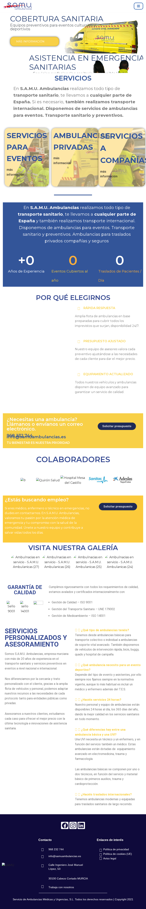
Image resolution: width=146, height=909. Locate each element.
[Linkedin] (81, 825)
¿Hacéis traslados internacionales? (106, 794)
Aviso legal (109, 858)
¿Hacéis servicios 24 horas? (101, 700)
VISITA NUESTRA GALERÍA (73, 548)
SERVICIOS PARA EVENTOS (27, 147)
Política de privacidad (116, 849)
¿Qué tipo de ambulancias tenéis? (105, 630)
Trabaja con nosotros (61, 887)
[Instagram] (73, 825)
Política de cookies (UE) (117, 853)
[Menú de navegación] (138, 6)
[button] (6, 480)
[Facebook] (64, 825)
